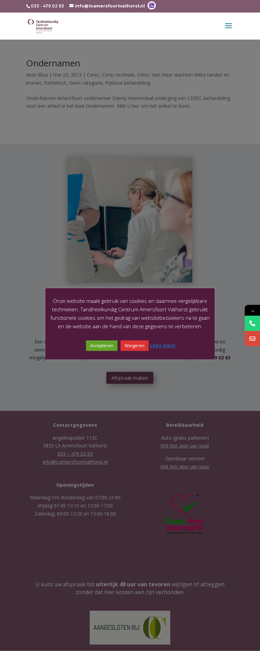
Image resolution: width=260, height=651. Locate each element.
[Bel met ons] (252, 323)
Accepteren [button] (101, 345)
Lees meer (163, 345)
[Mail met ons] (252, 338)
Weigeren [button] (135, 345)
